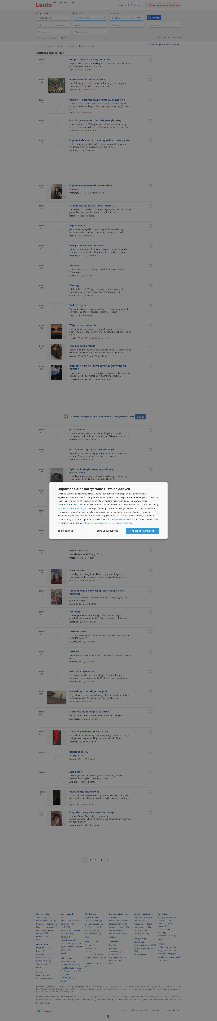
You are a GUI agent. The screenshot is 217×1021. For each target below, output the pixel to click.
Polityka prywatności (121, 522)
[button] (65, 531)
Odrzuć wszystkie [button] (107, 530)
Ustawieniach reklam (124, 519)
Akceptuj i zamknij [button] (143, 530)
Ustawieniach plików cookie (96, 522)
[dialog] (108, 511)
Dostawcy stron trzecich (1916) (74, 508)
